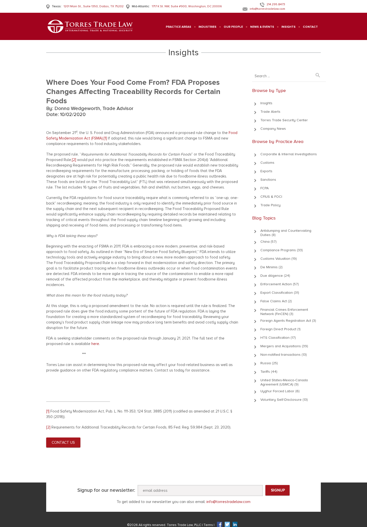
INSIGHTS (288, 27)
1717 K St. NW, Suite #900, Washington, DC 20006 (187, 6)
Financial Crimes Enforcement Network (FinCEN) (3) (284, 312)
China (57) (268, 242)
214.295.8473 (276, 4)
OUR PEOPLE (233, 27)
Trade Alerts (270, 112)
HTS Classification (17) (278, 338)
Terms (208, 525)
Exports (266, 171)
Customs (267, 162)
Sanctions (268, 180)
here (95, 344)
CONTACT (310, 27)
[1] (105, 138)
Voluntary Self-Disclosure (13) (284, 400)
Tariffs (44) (268, 372)
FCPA (264, 188)
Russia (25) (269, 363)
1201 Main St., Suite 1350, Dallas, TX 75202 (94, 6)
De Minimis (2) (271, 267)
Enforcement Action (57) (279, 284)
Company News (273, 128)
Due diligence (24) (275, 276)
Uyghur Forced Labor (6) (280, 391)
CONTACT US (63, 442)
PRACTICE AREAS (178, 27)
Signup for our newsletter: (106, 490)
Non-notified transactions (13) (283, 354)
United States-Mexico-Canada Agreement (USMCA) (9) (284, 382)
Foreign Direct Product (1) (280, 329)
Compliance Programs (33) (281, 250)
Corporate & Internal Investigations (288, 154)
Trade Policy (270, 205)
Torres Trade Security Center (284, 120)
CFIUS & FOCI (271, 196)
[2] (74, 160)
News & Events (262, 27)
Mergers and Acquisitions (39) (284, 346)
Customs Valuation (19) (278, 258)
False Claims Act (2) (276, 301)
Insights (266, 103)
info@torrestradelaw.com (267, 9)
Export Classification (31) (279, 292)
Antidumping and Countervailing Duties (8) (285, 232)
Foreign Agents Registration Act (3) (288, 320)
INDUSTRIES (207, 27)
